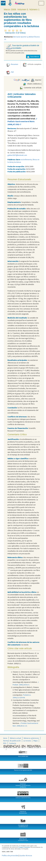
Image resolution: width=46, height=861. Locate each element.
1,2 (9, 570)
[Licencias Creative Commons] (23, 792)
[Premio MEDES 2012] (23, 751)
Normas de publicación (12, 741)
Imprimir (38, 80)
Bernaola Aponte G (20, 37)
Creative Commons (24, 847)
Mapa (35, 741)
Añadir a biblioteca (34, 84)
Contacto (12, 743)
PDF (12, 72)
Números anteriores (31, 738)
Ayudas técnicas (26, 855)
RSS (4, 743)
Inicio (5, 738)
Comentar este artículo (33, 87)
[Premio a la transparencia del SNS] (23, 764)
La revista (27, 741)
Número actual (15, 738)
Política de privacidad (10, 855)
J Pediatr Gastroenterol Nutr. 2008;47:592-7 (22, 121)
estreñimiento (26, 159)
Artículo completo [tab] (34, 64)
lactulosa (17, 162)
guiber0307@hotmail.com (17, 155)
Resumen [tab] (14, 64)
